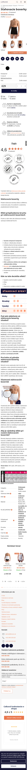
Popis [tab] (14, 143)
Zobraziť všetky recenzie (14, 717)
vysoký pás (21, 529)
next (26, 560)
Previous (1, 733)
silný (19, 493)
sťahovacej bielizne (16, 133)
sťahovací (21, 495)
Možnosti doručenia (6, 78)
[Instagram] (7, 646)
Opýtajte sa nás (6, 616)
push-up (20, 497)
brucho (24, 532)
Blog (3, 600)
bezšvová (21, 517)
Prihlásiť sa (7, 691)
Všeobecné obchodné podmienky (11, 605)
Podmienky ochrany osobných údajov (12, 607)
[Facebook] (3, 646)
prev (1, 560)
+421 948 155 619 (10, 637)
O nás (3, 595)
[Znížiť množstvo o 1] (17, 86)
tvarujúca (21, 525)
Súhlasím (13, 766)
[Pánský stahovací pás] (11, 394)
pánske (20, 527)
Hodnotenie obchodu (7, 598)
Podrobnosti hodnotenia (7, 14)
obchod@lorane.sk (10, 634)
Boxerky (6, 266)
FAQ (3, 609)
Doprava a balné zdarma (8, 619)
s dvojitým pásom (21, 521)
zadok (20, 533)
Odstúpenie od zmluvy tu (8, 626)
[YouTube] (11, 646)
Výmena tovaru (6, 612)
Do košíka (14, 91)
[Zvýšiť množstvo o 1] (25, 86)
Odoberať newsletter (7, 623)
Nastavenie (13, 761)
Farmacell (8, 16)
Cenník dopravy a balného (9, 602)
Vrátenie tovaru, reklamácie (9, 614)
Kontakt (4, 621)
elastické (20, 519)
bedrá (20, 532)
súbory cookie (17, 755)
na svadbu (21, 506)
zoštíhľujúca (22, 515)
